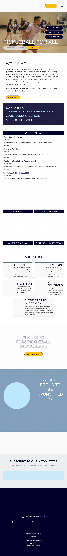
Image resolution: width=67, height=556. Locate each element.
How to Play (54, 37)
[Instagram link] (32, 522)
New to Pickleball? (54, 27)
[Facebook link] (12, 522)
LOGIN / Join (51, 6)
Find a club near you (33, 354)
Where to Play (54, 32)
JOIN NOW (33, 47)
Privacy (33, 536)
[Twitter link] (54, 522)
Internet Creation (37, 540)
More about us (13, 97)
